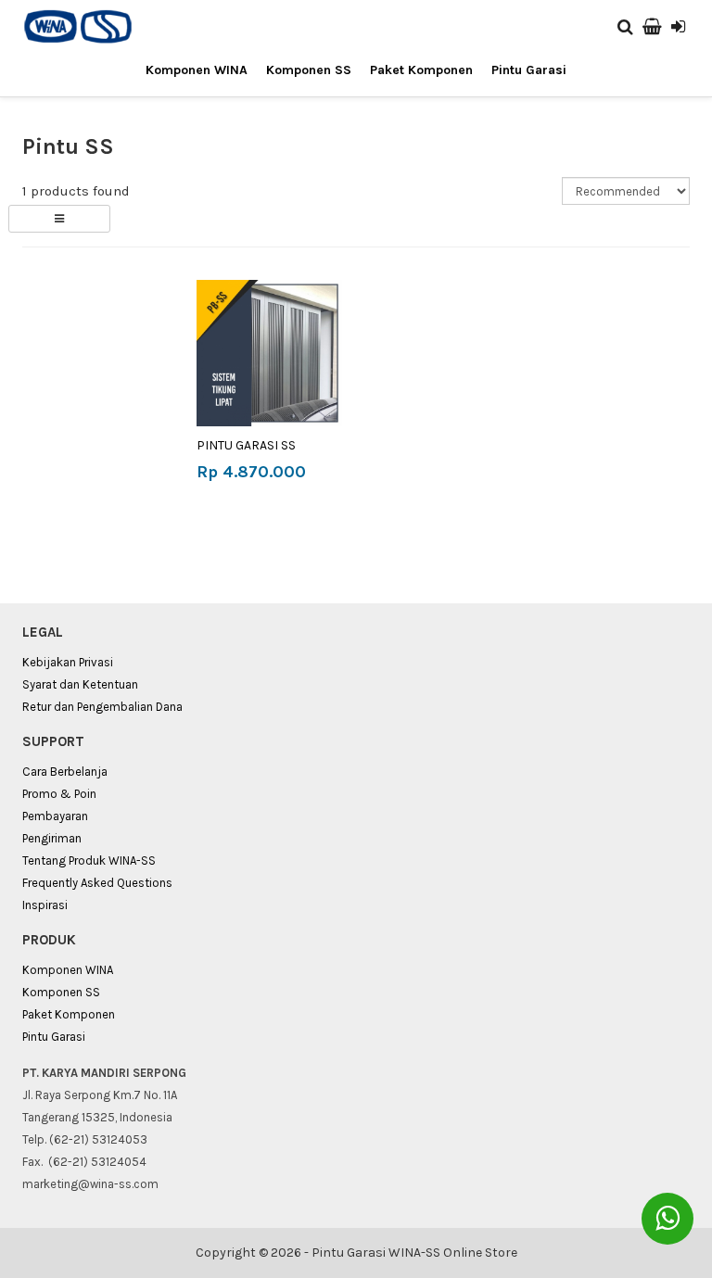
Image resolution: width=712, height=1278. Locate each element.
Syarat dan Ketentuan (80, 684)
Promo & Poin (59, 794)
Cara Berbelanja (65, 771)
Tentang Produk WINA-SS (89, 860)
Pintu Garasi (528, 70)
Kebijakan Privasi (67, 662)
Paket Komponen (421, 70)
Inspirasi (45, 905)
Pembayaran (55, 816)
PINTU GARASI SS (246, 445)
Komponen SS (308, 70)
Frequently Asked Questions (97, 883)
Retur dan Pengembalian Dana (102, 707)
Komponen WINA (197, 70)
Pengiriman (52, 838)
